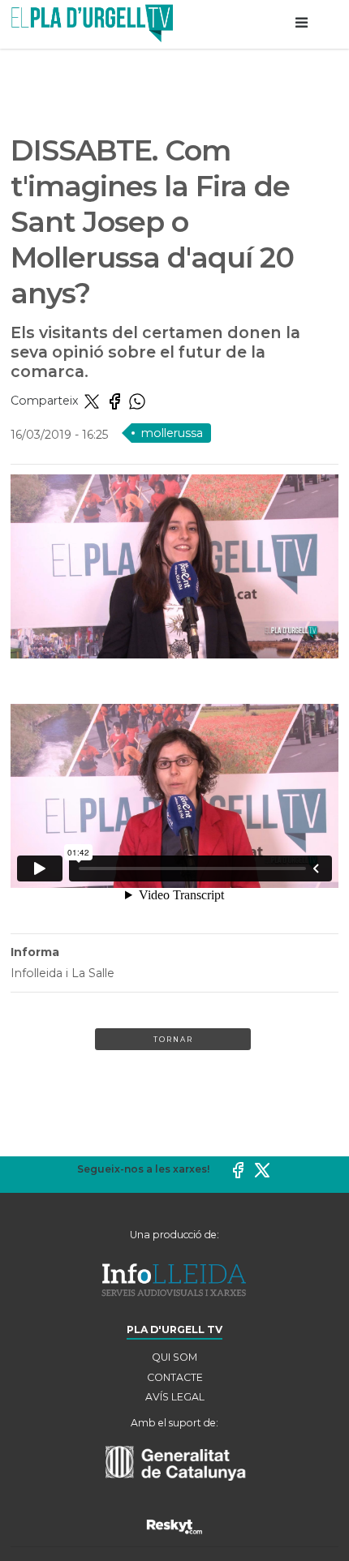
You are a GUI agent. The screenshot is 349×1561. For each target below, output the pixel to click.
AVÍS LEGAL (175, 1397)
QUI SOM (174, 1357)
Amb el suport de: (174, 1423)
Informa (35, 952)
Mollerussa (172, 433)
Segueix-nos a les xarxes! (143, 1169)
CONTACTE (175, 1377)
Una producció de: (174, 1235)
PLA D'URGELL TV (174, 1329)
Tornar (173, 1039)
